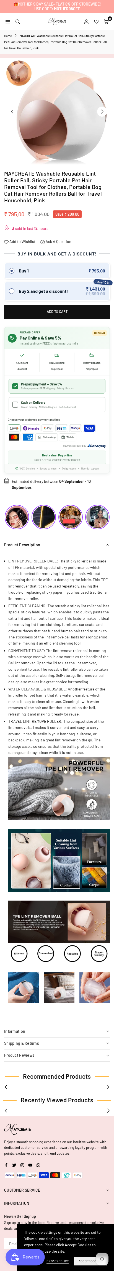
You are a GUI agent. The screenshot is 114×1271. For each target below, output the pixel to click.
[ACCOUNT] (86, 21)
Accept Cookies (91, 1261)
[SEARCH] (18, 21)
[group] (57, 111)
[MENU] (8, 21)
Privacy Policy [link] (57, 1261)
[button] (102, 112)
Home (8, 36)
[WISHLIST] (96, 21)
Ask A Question (58, 241)
